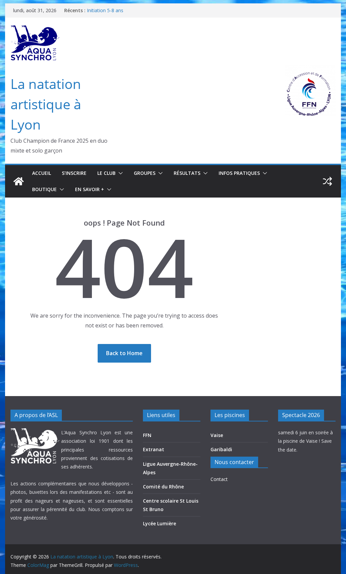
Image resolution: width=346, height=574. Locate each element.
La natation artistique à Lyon (45, 104)
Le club (106, 173)
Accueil (41, 173)
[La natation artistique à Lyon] (18, 181)
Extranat (153, 449)
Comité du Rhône (163, 486)
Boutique (44, 189)
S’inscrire (74, 173)
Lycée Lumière (159, 523)
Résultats (187, 173)
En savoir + (89, 189)
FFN (147, 435)
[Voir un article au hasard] (327, 181)
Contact (219, 479)
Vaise (217, 435)
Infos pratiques (239, 173)
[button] (119, 173)
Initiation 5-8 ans (105, 10)
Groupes (144, 173)
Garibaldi (221, 449)
